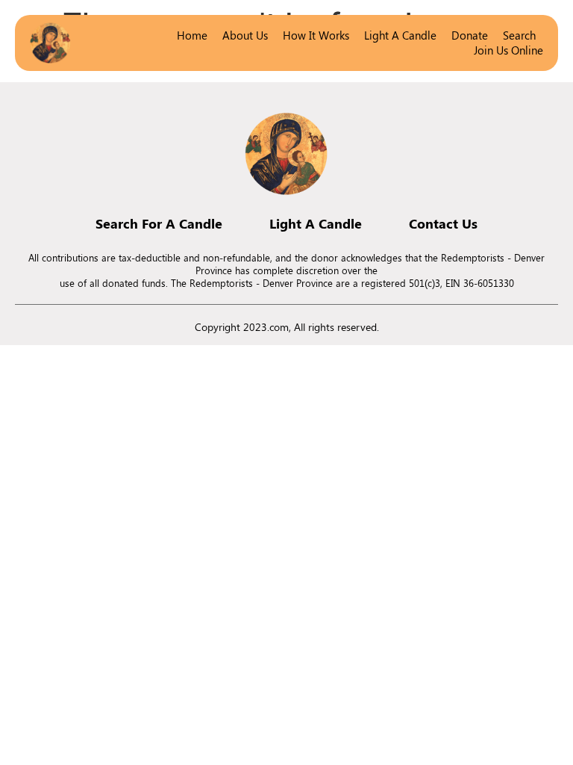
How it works (316, 35)
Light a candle (400, 35)
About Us (245, 35)
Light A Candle (315, 223)
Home (192, 35)
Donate (469, 35)
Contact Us (443, 223)
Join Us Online (508, 50)
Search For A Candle (159, 223)
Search (519, 35)
